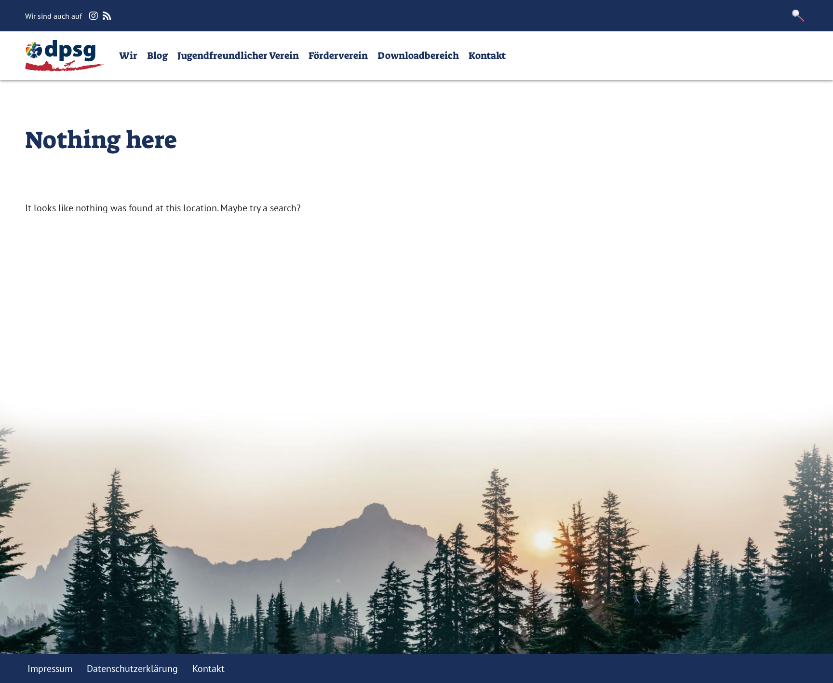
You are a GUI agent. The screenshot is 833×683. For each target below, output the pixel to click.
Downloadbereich (418, 55)
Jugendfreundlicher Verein (238, 55)
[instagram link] (94, 16)
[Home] (65, 55)
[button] (798, 15)
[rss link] (108, 16)
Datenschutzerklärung (132, 668)
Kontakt (487, 55)
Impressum (49, 668)
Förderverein (338, 55)
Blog (157, 55)
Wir (128, 55)
